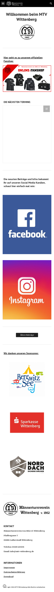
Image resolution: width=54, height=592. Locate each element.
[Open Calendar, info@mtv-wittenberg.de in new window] (46, 109)
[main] (27, 17)
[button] (3, 3)
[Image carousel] (27, 381)
